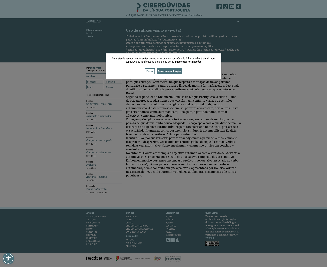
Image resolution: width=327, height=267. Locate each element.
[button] (8, 259)
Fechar (149, 71)
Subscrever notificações (169, 71)
